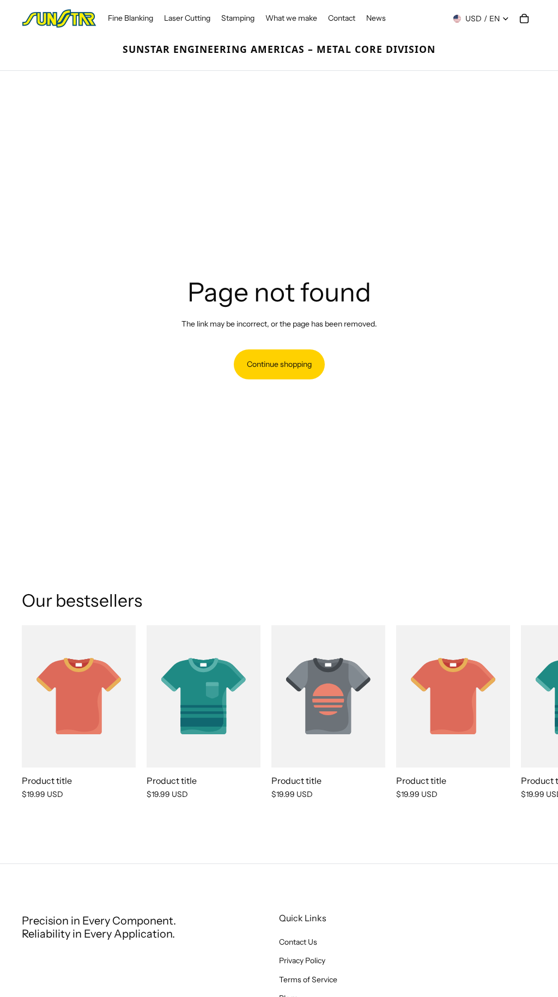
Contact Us (298, 942)
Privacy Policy (302, 961)
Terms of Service (308, 979)
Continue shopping (279, 364)
